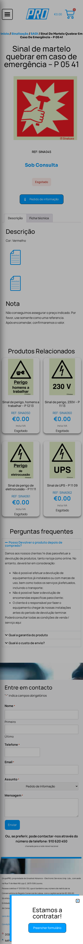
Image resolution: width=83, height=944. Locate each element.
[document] (41, 472)
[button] (77, 900)
